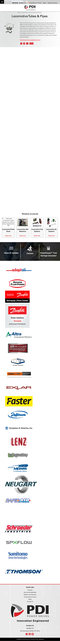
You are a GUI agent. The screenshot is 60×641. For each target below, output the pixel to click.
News (44, 3)
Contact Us (30, 601)
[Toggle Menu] (2, 2)
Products (30, 590)
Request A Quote (52, 3)
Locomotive (25, 12)
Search (25, 1)
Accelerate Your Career (30, 597)
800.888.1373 (22, 3)
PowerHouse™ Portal (35, 3)
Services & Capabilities (30, 592)
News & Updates (11, 253)
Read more (8, 235)
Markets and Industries (30, 594)
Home (19, 12)
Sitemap (41, 639)
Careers (30, 254)
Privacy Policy (34, 639)
